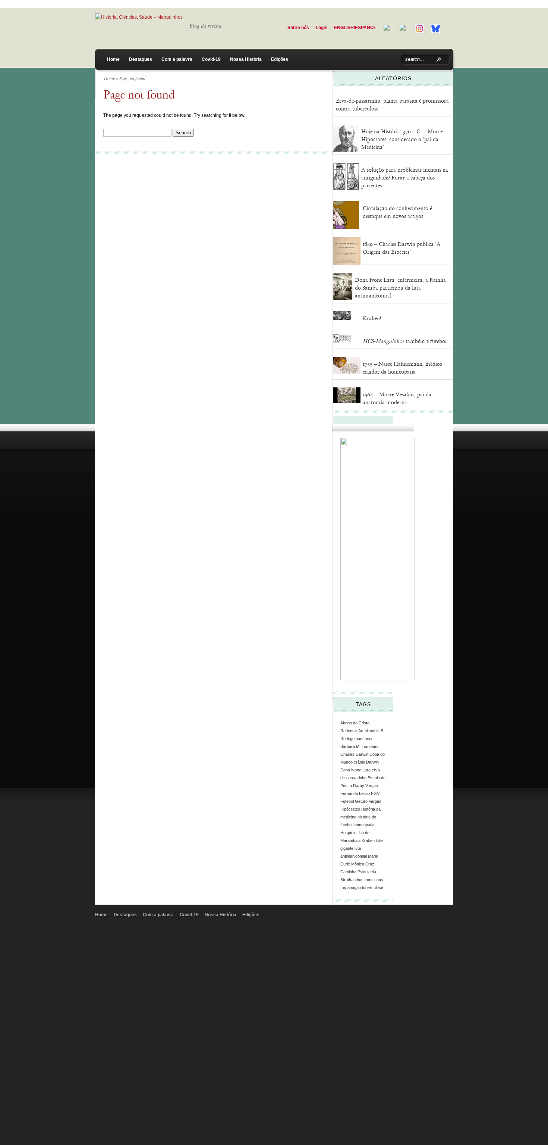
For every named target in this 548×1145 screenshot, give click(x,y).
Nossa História (246, 59)
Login (321, 27)
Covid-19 (211, 59)
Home (113, 59)
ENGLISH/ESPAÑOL (355, 27)
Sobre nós (298, 27)
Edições (279, 59)
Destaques (140, 59)
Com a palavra (176, 59)
